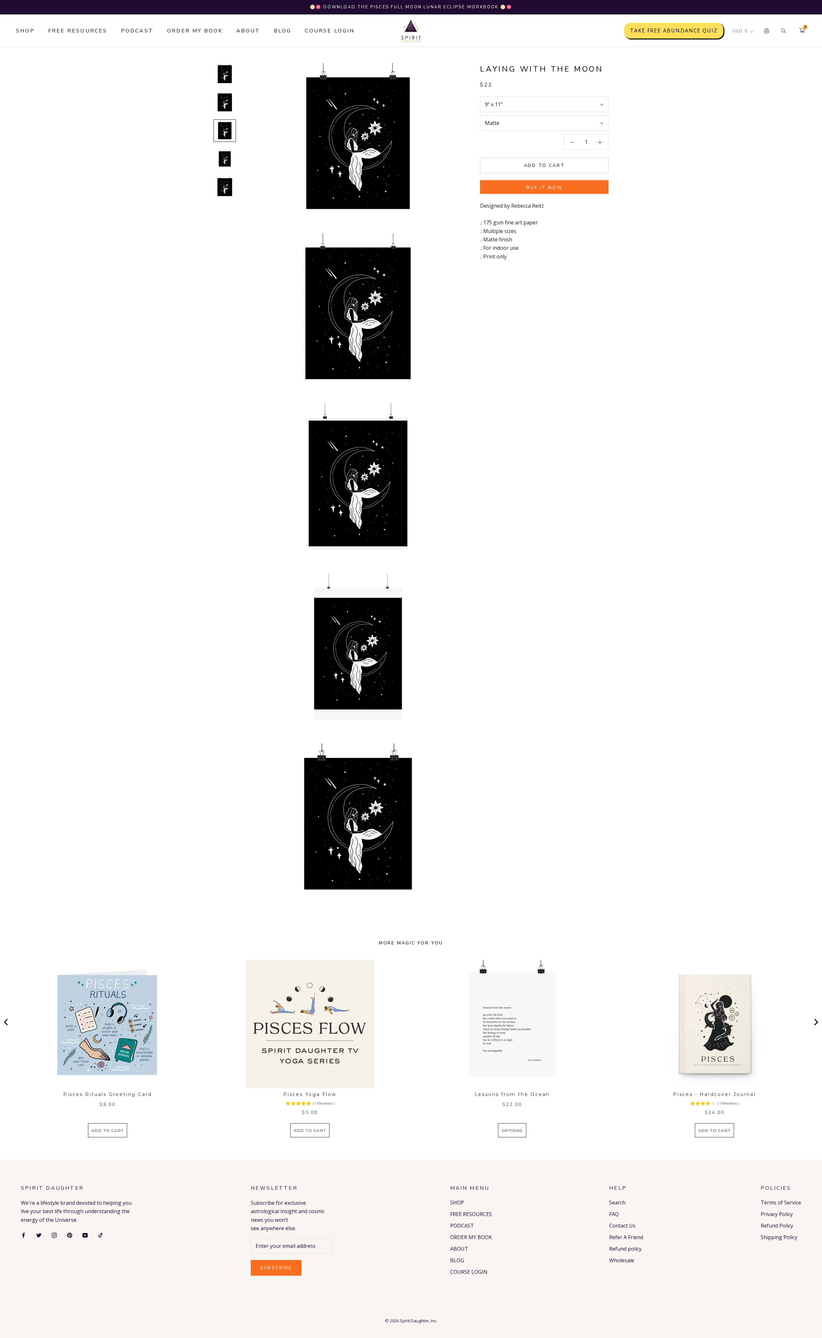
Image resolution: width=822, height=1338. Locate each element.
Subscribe (276, 1268)
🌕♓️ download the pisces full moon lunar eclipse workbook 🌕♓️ (411, 7)
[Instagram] (54, 1234)
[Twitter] (38, 1234)
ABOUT (248, 30)
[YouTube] (85, 1234)
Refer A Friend (626, 1237)
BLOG (283, 30)
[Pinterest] (69, 1234)
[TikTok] (100, 1234)
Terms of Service (781, 1202)
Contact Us (622, 1225)
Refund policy (625, 1248)
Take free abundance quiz (674, 30)
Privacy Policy (777, 1214)
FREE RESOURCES (78, 30)
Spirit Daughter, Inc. (418, 1321)
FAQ (614, 1214)
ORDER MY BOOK (195, 30)
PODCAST (137, 30)
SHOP (25, 30)
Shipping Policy (779, 1237)
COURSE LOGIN (329, 30)
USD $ (740, 31)
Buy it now (544, 188)
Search (617, 1202)
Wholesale (621, 1260)
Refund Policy (777, 1225)
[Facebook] (23, 1234)
